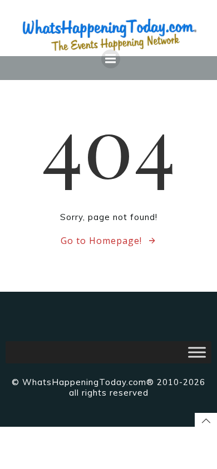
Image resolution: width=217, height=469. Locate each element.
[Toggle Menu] (197, 352)
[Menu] (110, 58)
